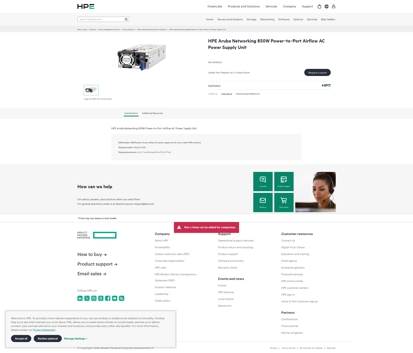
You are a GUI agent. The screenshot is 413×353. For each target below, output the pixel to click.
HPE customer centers (294, 287)
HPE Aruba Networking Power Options (151, 29)
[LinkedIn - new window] (80, 298)
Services (271, 6)
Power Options (128, 29)
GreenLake (214, 6)
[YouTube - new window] (114, 298)
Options (93, 29)
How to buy (283, 207)
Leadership (161, 294)
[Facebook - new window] (107, 298)
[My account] (334, 6)
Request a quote (317, 72)
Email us (263, 207)
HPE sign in (288, 294)
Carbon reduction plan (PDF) (172, 254)
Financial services (292, 274)
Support (307, 6)
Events (222, 285)
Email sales (89, 274)
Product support (284, 186)
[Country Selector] (326, 6)
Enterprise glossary (293, 267)
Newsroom (225, 305)
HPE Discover (226, 292)
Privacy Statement (44, 329)
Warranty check (227, 267)
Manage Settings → (75, 338)
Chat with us (226, 93)
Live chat (263, 186)
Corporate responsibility (169, 260)
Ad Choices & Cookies (311, 348)
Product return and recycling (235, 247)
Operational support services (236, 240)
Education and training (295, 254)
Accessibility (162, 247)
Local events (226, 299)
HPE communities (292, 281)
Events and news (231, 279)
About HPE (161, 240)
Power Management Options (109, 29)
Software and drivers (231, 260)
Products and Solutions (244, 6)
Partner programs (292, 332)
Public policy (162, 300)
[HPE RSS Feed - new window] (121, 298)
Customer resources (297, 234)
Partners (288, 313)
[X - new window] (87, 298)
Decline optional (48, 338)
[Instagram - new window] (93, 298)
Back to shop (82, 29)
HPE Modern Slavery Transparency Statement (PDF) (175, 277)
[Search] (126, 19)
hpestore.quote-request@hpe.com (135, 203)
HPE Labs (160, 267)
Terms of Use (288, 348)
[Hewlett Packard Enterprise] (85, 6)
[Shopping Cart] (319, 6)
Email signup (289, 260)
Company (289, 6)
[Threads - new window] (100, 298)
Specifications (214, 85)
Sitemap (331, 348)
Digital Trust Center (293, 247)
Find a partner (289, 326)
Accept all (21, 338)
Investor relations (165, 287)
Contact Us (288, 240)
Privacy (274, 348)
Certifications (289, 319)
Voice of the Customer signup (299, 301)
